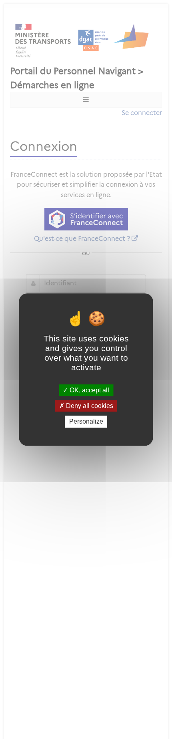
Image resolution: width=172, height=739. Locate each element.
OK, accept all (88, 390)
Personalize (86, 421)
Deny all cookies (88, 405)
